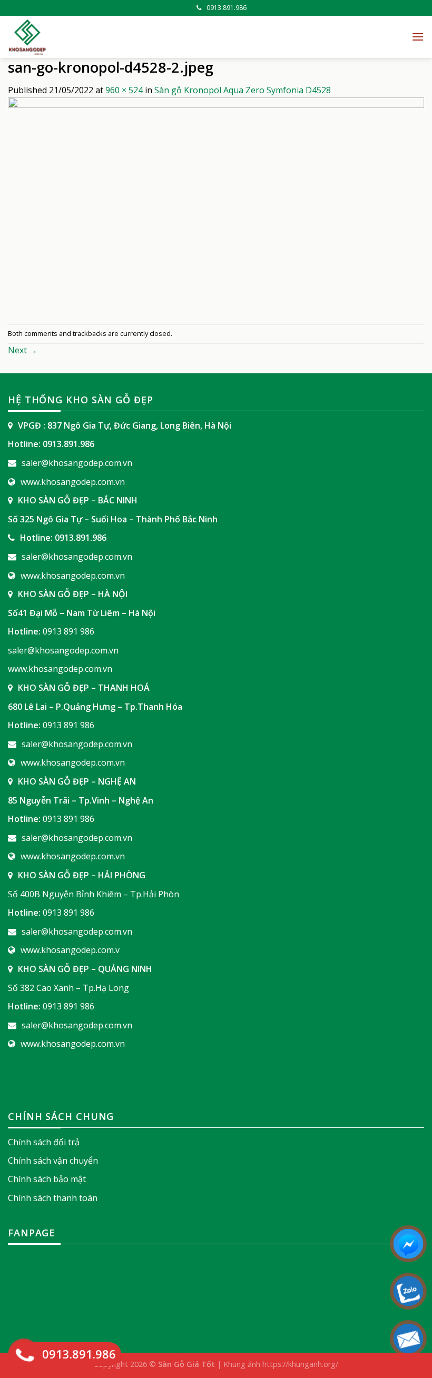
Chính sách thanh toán (52, 1198)
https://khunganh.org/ (300, 1364)
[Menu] (417, 36)
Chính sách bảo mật (47, 1179)
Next (22, 350)
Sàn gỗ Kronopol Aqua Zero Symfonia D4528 (242, 90)
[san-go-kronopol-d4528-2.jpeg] (216, 209)
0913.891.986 (227, 7)
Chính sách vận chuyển (53, 1160)
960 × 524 (124, 90)
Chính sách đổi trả (44, 1142)
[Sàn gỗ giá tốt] (126, 37)
